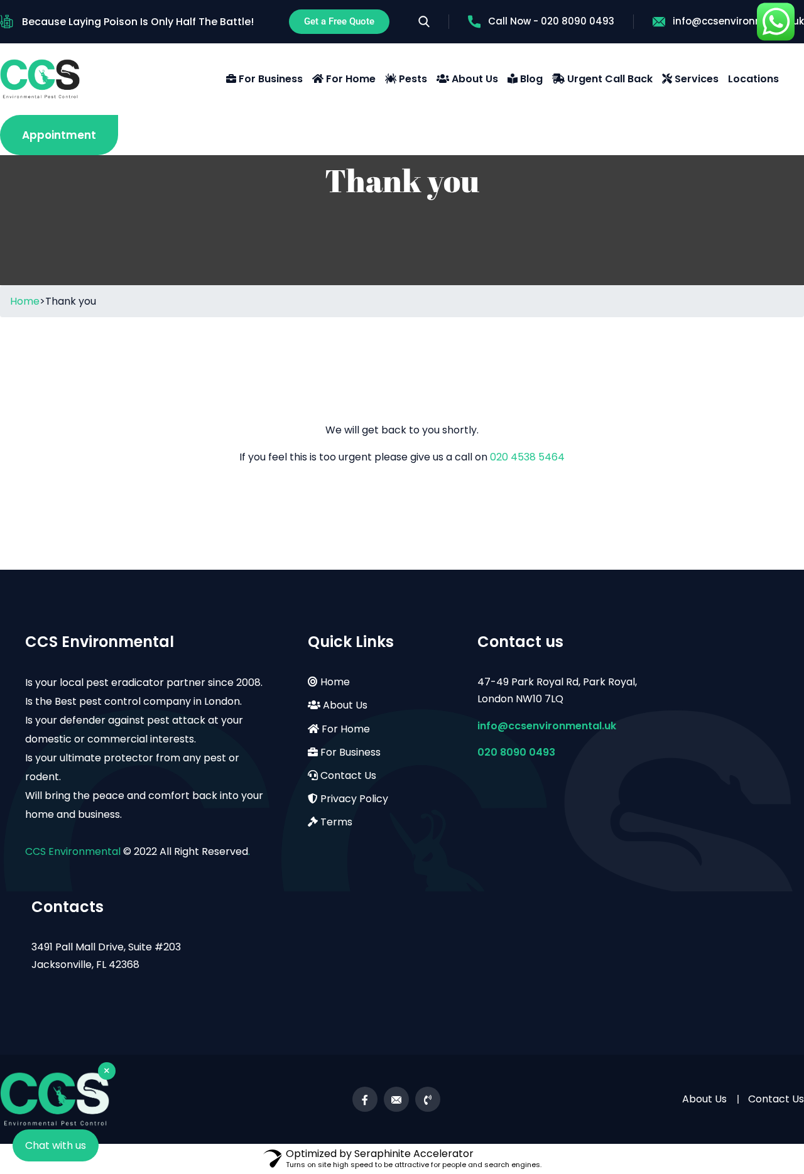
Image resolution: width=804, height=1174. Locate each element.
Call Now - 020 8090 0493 (551, 21)
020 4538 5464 (527, 457)
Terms (335, 822)
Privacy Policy (353, 798)
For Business (269, 79)
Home (25, 301)
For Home (349, 79)
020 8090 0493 (516, 752)
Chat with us (55, 1145)
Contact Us (347, 775)
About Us (473, 79)
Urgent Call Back (609, 79)
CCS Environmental (73, 851)
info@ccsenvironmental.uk (738, 21)
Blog (530, 79)
